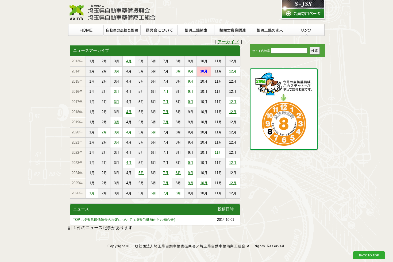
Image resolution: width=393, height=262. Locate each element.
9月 (190, 71)
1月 (92, 193)
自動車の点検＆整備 (121, 30)
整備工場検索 (195, 30)
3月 (116, 71)
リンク (306, 30)
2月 (104, 132)
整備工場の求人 (269, 30)
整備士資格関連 (232, 30)
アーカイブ (228, 42)
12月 (232, 71)
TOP (76, 220)
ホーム (85, 30)
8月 (178, 71)
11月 (218, 153)
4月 (129, 61)
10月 (203, 183)
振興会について (158, 30)
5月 (141, 173)
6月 (153, 132)
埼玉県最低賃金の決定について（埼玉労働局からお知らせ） (130, 220)
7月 (165, 92)
